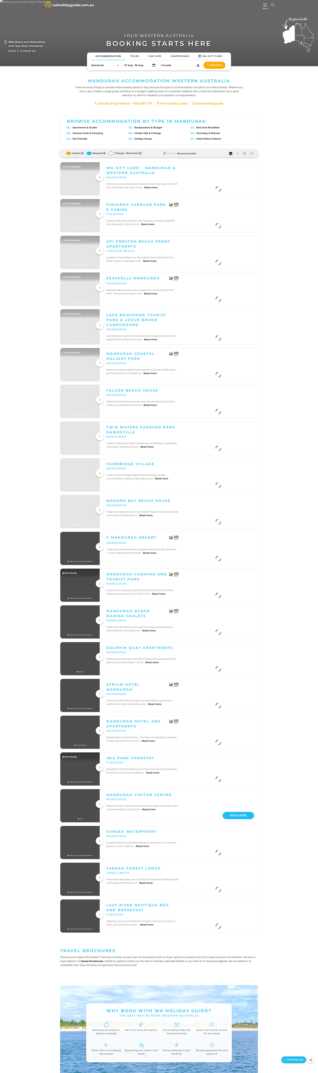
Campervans (179, 56)
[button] (104, 65)
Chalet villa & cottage (147, 133)
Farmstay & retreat (208, 133)
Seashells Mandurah (133, 882)
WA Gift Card (212, 56)
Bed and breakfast (207, 127)
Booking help (295, 1059)
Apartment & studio (85, 127)
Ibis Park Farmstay (130, 660)
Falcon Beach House (132, 289)
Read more (151, 192)
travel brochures (92, 976)
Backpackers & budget (148, 127)
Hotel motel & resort (208, 138)
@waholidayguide (209, 103)
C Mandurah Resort (131, 439)
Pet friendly (80, 138)
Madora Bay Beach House (138, 403)
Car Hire (154, 56)
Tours (134, 56)
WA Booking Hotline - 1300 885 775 (125, 103)
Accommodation (108, 56)
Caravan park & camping (88, 133)
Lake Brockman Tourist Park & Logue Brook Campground (136, 250)
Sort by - (171, 153)
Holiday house (143, 138)
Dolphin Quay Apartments (139, 550)
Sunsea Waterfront (131, 733)
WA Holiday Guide (173, 103)
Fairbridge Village (130, 366)
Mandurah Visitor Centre (139, 697)
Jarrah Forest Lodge (133, 770)
